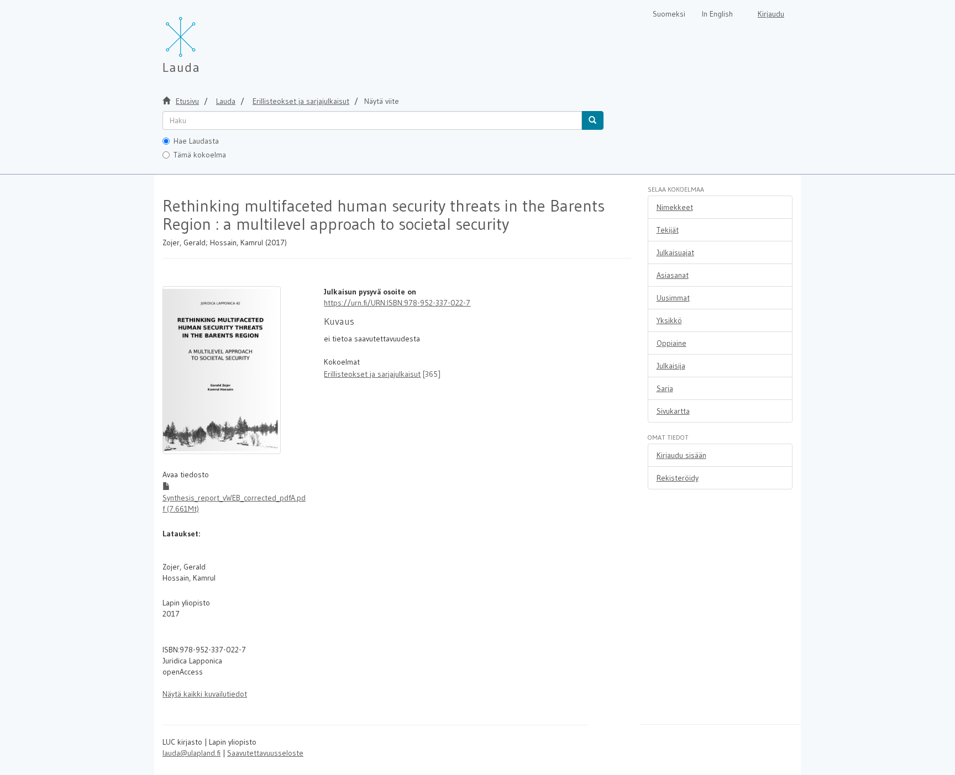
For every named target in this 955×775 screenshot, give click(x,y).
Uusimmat (673, 298)
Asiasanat (673, 275)
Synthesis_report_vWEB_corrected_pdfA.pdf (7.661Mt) (234, 503)
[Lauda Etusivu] (204, 38)
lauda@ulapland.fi (191, 753)
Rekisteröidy (678, 478)
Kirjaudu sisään (681, 455)
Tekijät (668, 230)
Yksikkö (669, 320)
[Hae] (592, 120)
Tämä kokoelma (200, 155)
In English (717, 14)
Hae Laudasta (196, 141)
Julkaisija (671, 366)
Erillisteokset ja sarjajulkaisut (301, 101)
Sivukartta (673, 411)
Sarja (665, 388)
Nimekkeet (675, 207)
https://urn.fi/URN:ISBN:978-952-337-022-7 (397, 303)
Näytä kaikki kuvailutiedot (204, 694)
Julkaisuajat (675, 252)
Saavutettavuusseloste (265, 753)
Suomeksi (669, 14)
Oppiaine (671, 343)
